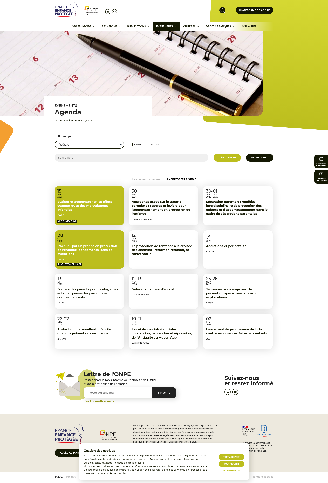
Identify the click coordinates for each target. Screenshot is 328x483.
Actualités (248, 26)
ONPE (137, 144)
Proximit (70, 476)
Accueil (59, 120)
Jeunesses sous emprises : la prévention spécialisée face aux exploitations (231, 293)
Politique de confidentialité (128, 462)
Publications (136, 26)
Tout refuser (231, 464)
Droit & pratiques (218, 26)
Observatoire (81, 26)
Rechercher (259, 157)
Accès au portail (72, 452)
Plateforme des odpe (254, 10)
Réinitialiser (227, 157)
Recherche (109, 26)
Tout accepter (231, 457)
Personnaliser (231, 471)
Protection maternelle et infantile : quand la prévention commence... (84, 331)
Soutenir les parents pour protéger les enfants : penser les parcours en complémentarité (87, 293)
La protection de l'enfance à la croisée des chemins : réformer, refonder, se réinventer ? (162, 250)
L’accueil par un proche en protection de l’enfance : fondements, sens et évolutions (87, 250)
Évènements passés (146, 179)
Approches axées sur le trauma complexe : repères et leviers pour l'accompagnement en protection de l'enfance (161, 208)
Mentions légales (262, 476)
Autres (155, 144)
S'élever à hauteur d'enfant (153, 289)
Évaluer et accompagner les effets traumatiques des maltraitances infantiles (84, 206)
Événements (164, 26)
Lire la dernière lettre (99, 401)
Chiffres (189, 26)
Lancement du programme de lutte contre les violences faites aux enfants (236, 331)
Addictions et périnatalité (226, 246)
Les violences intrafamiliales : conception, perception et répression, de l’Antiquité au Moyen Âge (162, 333)
